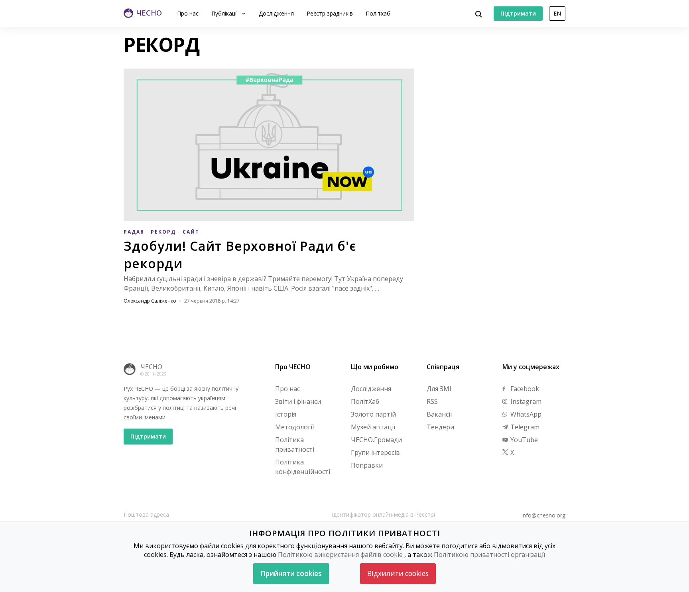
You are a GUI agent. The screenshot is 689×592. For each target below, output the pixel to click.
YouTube (523, 439)
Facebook (524, 388)
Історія (285, 414)
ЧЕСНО (151, 366)
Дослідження (276, 13)
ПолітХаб (365, 401)
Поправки (367, 465)
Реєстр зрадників (330, 13)
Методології (294, 427)
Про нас (188, 13)
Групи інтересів (375, 452)
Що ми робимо (374, 366)
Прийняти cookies (291, 573)
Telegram (524, 427)
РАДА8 (134, 231)
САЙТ (191, 231)
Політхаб (378, 13)
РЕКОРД (163, 231)
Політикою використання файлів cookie (340, 554)
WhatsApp (525, 414)
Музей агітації (373, 427)
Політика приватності (294, 444)
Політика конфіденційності (302, 467)
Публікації (225, 13)
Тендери (440, 427)
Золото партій (373, 414)
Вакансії (439, 414)
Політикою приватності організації (489, 554)
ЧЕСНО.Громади (376, 439)
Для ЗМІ (439, 388)
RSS (432, 401)
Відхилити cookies (398, 573)
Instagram (525, 401)
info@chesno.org (543, 515)
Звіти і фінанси (298, 401)
